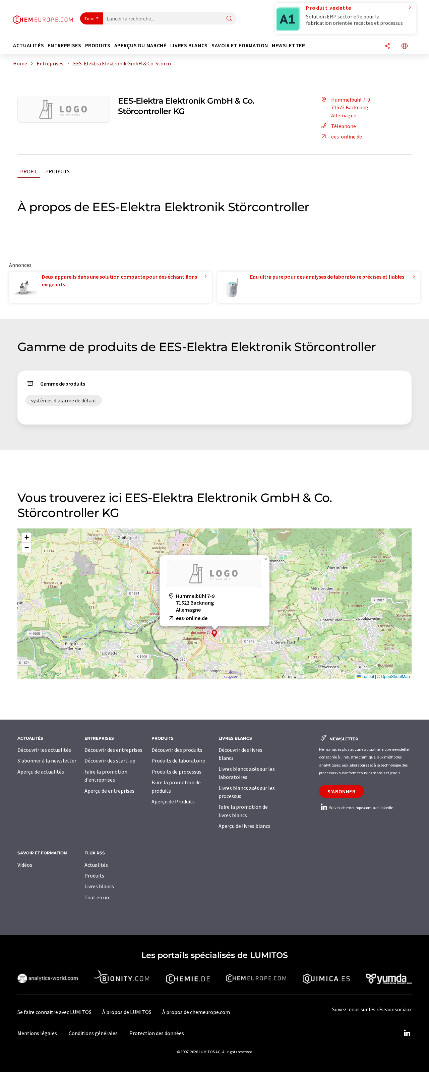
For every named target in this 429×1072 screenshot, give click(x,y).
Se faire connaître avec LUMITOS (54, 1012)
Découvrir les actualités (44, 749)
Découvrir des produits (176, 749)
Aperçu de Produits (173, 801)
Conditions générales (93, 1033)
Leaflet (367, 676)
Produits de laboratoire (178, 760)
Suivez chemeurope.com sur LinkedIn (360, 807)
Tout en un (96, 897)
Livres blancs (99, 886)
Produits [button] (98, 45)
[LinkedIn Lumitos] (407, 1033)
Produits (57, 171)
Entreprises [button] (64, 45)
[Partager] (387, 46)
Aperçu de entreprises (109, 790)
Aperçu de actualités (40, 771)
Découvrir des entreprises (113, 749)
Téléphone (343, 126)
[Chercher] (229, 19)
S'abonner (341, 791)
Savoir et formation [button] (239, 45)
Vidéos (24, 864)
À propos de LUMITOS (126, 1012)
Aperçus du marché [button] (140, 45)
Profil (29, 171)
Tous (89, 18)
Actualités (96, 864)
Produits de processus (176, 771)
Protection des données (156, 1033)
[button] (214, 633)
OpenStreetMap (395, 676)
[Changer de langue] (404, 46)
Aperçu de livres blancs (244, 826)
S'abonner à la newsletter (46, 760)
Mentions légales (37, 1033)
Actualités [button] (28, 45)
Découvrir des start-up (109, 760)
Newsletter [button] (288, 45)
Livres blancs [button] (189, 45)
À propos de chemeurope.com (196, 1012)
